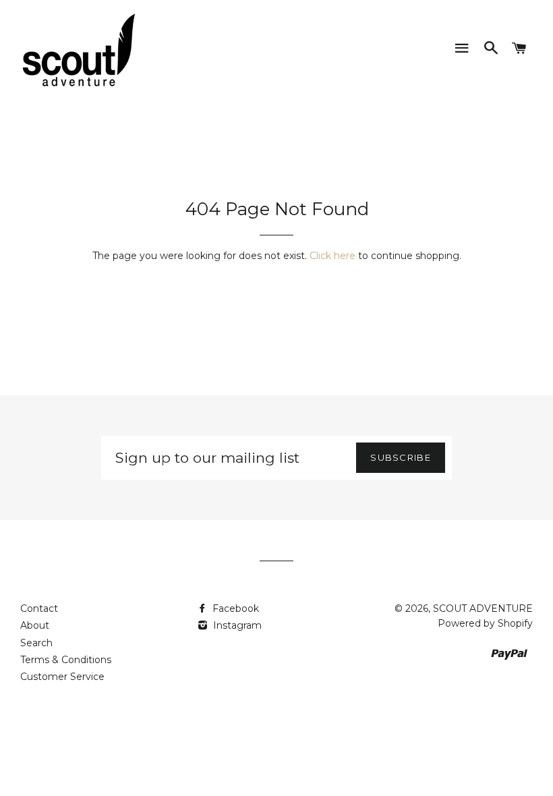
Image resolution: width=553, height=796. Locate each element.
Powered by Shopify (485, 623)
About (34, 625)
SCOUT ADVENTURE (483, 608)
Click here (332, 256)
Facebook (234, 608)
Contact (39, 608)
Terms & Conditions (65, 660)
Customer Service (62, 677)
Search (36, 643)
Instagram (236, 625)
